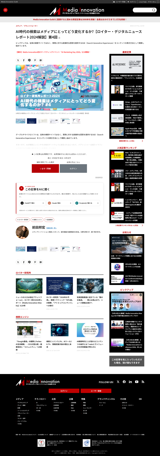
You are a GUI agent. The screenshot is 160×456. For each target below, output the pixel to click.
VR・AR (38, 408)
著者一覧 (18, 434)
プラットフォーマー (23, 413)
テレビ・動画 (21, 405)
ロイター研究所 (23, 220)
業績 (72, 405)
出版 (19, 416)
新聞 (19, 408)
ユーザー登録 (96, 391)
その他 (19, 424)
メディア (20, 398)
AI (36, 402)
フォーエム (102, 402)
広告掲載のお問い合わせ (68, 434)
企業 (71, 398)
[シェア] (23, 60)
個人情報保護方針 (102, 434)
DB (140, 398)
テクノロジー (40, 398)
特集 (83, 398)
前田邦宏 (38, 227)
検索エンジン (37, 220)
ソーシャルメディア (23, 410)
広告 (54, 398)
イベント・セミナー (128, 405)
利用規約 (78, 434)
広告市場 (56, 408)
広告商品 (56, 405)
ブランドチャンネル (106, 398)
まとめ (85, 410)
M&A (72, 408)
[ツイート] (18, 60)
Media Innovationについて (29, 434)
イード (101, 405)
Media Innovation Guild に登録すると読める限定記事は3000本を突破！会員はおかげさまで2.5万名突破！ (80, 19)
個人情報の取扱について (89, 434)
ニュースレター (87, 408)
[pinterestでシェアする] (35, 60)
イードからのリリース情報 (137, 434)
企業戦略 (73, 402)
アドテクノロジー (59, 402)
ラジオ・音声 (21, 418)
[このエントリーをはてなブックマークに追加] (40, 60)
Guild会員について (43, 434)
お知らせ (124, 402)
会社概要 (126, 434)
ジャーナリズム (22, 421)
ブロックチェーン (41, 405)
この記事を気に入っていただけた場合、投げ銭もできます (127, 361)
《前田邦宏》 (99, 177)
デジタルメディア (23, 402)
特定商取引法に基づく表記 (115, 434)
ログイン (64, 391)
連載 (84, 405)
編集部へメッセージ (55, 434)
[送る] (29, 60)
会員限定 (50, 220)
